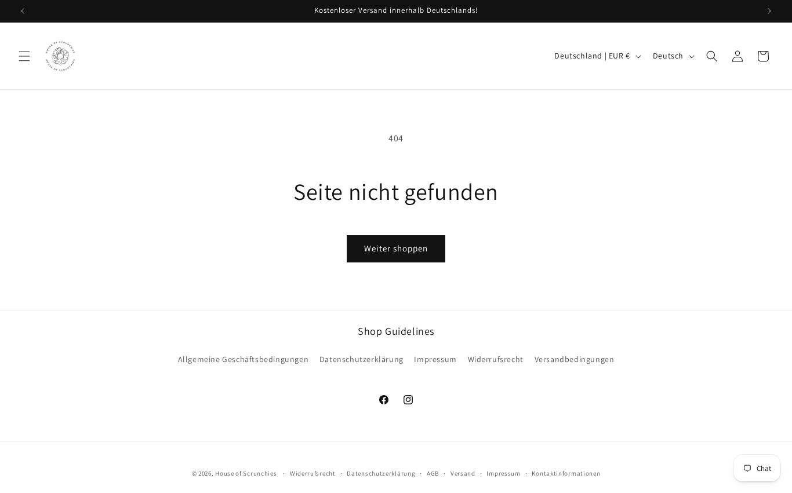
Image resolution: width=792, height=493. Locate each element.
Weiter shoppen (396, 248)
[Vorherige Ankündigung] (22, 11)
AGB (433, 473)
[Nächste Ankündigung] (769, 11)
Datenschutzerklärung (361, 359)
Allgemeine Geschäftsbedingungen (243, 359)
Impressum (435, 359)
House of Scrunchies (246, 473)
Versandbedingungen (575, 359)
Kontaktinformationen (566, 473)
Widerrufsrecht (496, 359)
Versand (463, 473)
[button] (24, 56)
